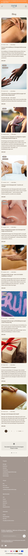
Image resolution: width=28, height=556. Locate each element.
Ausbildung (4, 65)
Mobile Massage (5, 475)
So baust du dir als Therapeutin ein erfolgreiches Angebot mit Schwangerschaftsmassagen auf (13, 137)
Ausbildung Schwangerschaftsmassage (9, 471)
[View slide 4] (16, 453)
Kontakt (4, 514)
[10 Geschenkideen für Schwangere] (14, 350)
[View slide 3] (15, 453)
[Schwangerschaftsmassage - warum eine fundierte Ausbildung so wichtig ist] (14, 257)
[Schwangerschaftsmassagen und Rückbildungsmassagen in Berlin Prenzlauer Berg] (14, 304)
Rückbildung (4, 292)
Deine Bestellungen (6, 516)
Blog (3, 483)
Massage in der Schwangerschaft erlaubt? (10, 414)
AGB (3, 497)
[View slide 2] (13, 453)
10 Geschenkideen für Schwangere (8, 367)
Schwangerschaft (5, 67)
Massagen (4, 464)
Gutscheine (5, 468)
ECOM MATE (20, 553)
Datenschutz (5, 503)
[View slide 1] (11, 453)
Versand (4, 499)
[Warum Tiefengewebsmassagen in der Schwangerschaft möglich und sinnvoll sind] (14, 212)
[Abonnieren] (24, 536)
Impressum (5, 501)
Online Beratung (5, 473)
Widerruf (4, 505)
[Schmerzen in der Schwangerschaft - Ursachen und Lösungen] (14, 168)
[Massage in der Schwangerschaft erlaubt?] (14, 397)
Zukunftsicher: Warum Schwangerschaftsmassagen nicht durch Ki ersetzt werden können (13, 94)
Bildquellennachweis (6, 506)
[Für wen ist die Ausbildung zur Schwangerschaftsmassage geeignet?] (14, 30)
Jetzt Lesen (3, 60)
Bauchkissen (5, 466)
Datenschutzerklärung (8, 541)
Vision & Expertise (6, 487)
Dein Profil (4, 518)
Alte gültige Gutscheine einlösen (8, 520)
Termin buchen (5, 470)
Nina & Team (5, 485)
